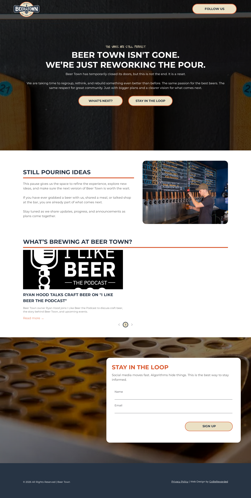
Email (118, 405)
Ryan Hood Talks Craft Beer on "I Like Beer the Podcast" (68, 297)
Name (119, 391)
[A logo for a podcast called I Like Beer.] (73, 269)
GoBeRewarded (218, 481)
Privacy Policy (179, 481)
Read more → (33, 318)
